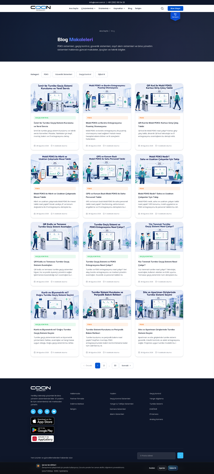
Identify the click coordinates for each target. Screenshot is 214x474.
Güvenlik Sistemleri (63, 74)
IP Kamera (154, 414)
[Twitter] (40, 411)
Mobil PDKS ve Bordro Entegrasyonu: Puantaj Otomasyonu (104, 124)
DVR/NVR (153, 409)
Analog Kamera (156, 419)
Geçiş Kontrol (85, 74)
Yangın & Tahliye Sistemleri (121, 404)
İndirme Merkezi (77, 404)
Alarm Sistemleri (117, 414)
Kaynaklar (118, 8)
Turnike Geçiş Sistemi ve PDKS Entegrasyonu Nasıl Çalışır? (101, 263)
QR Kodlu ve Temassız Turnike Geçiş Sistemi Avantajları (51, 263)
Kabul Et (173, 468)
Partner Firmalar (77, 398)
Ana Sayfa (73, 8)
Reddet (152, 468)
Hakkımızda (75, 393)
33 (115, 365)
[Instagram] (47, 411)
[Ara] (162, 8)
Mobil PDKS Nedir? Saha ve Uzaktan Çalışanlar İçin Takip (155, 195)
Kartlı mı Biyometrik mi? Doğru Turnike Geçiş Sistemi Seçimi (52, 331)
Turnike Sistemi (156, 404)
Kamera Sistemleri (118, 409)
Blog (130, 8)
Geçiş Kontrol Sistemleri (120, 398)
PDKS (46, 74)
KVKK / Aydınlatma (61, 471)
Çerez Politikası (47, 471)
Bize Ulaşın (175, 8)
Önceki (89, 365)
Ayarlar (162, 468)
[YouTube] (54, 411)
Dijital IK (101, 74)
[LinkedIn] (33, 411)
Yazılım (113, 393)
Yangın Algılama (156, 398)
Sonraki (125, 365)
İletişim (138, 8)
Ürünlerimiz (103, 8)
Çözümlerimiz (87, 8)
